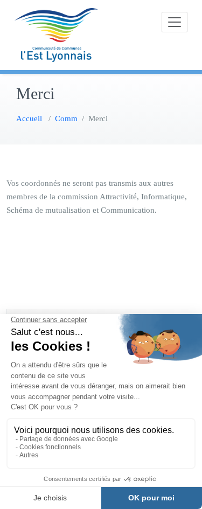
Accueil (29, 118)
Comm (66, 118)
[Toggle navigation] (174, 22)
